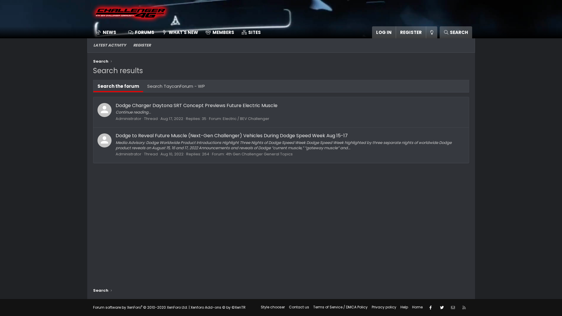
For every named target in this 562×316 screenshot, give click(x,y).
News (109, 32)
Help (404, 307)
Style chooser (273, 307)
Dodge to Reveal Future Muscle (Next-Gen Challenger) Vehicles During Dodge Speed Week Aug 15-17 (232, 135)
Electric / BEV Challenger (246, 118)
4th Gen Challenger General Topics (259, 154)
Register (142, 45)
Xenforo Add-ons (218, 307)
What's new (183, 32)
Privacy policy (384, 307)
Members (223, 32)
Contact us (299, 307)
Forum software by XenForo (140, 307)
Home (417, 307)
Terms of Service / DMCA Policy (340, 307)
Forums (144, 32)
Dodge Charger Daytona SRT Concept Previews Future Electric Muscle (196, 105)
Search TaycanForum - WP (176, 86)
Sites (254, 32)
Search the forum (118, 86)
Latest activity (109, 45)
